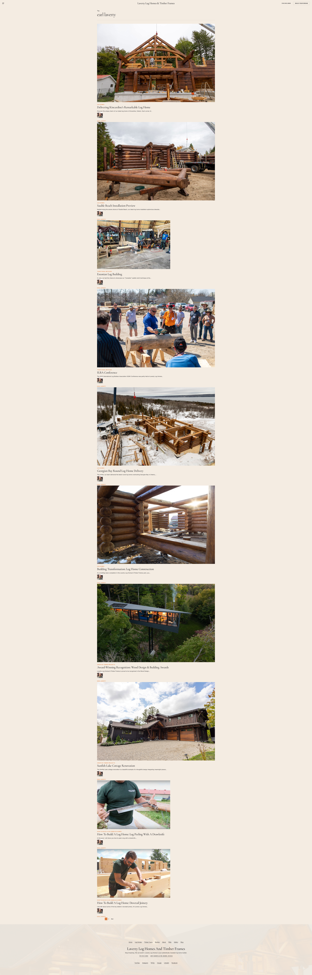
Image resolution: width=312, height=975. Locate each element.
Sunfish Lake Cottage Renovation (116, 766)
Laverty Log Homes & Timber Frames (156, 3)
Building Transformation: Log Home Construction (125, 569)
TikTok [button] (153, 963)
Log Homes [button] (138, 942)
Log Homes (100, 104)
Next (112, 919)
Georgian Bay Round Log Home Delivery (120, 471)
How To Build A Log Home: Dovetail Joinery (122, 903)
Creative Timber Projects (106, 664)
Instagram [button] (145, 963)
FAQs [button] (169, 942)
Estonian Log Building (109, 274)
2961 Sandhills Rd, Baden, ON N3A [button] (161, 956)
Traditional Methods (104, 271)
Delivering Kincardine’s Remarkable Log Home (123, 107)
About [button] (164, 942)
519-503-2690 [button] (143, 956)
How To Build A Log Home (105, 831)
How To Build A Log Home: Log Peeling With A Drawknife (130, 834)
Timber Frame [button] (148, 942)
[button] (3, 3)
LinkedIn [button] (166, 963)
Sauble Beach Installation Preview (116, 205)
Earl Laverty (101, 121)
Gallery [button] (176, 942)
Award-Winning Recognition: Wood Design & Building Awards (133, 667)
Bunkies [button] (157, 942)
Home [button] (130, 942)
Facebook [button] (174, 963)
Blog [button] (182, 942)
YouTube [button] (137, 963)
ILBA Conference (107, 372)
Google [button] (159, 963)
